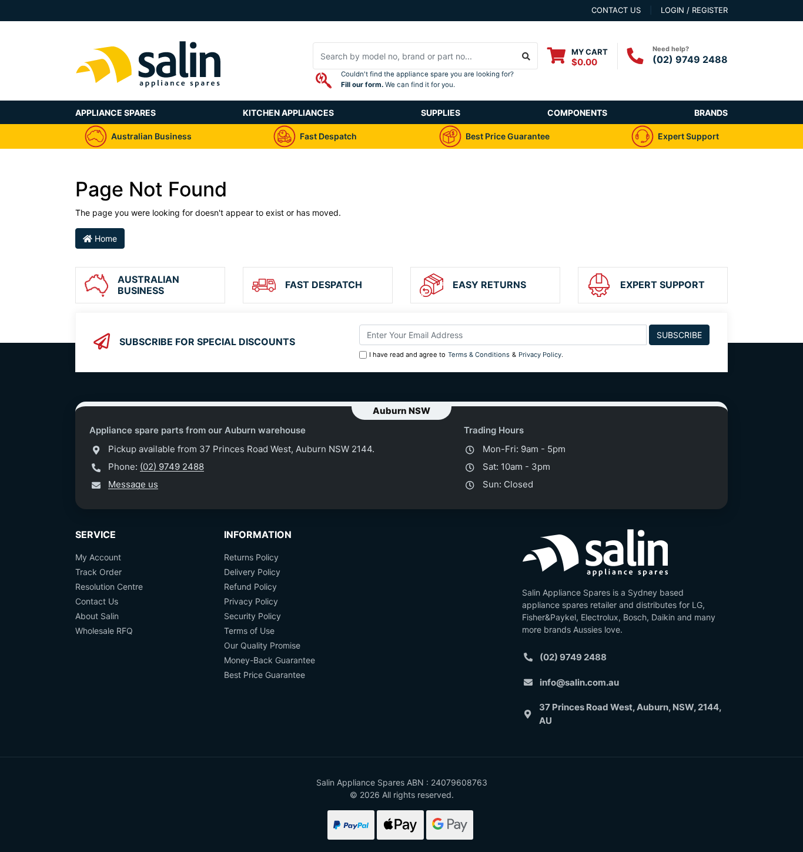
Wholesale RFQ (104, 631)
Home (104, 238)
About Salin (97, 616)
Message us (133, 484)
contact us (616, 10)
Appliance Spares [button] (115, 113)
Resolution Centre (109, 587)
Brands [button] (711, 113)
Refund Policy (250, 587)
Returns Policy (251, 557)
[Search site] (526, 55)
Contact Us (96, 601)
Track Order (98, 572)
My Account (98, 557)
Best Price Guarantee (264, 675)
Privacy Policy (539, 354)
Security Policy (252, 616)
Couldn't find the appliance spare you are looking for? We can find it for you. (427, 79)
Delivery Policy (252, 572)
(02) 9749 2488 (690, 59)
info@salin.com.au (579, 682)
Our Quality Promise (262, 645)
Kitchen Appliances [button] (288, 113)
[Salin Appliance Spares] (148, 94)
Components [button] (577, 113)
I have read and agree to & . (466, 354)
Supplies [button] (440, 113)
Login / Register (694, 10)
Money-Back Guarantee (269, 660)
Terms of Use (249, 631)
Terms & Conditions (479, 354)
